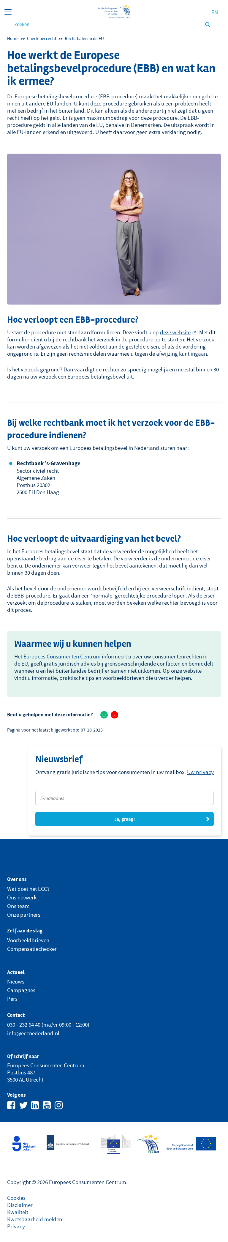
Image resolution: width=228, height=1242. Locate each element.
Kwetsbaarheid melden (34, 1219)
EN (214, 12)
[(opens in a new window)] (24, 1143)
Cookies (16, 1197)
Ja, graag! (124, 819)
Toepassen (208, 24)
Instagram (59, 1104)
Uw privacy (200, 772)
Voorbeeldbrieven (28, 940)
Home (13, 38)
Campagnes (21, 990)
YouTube (47, 1104)
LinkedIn (35, 1104)
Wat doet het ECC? (28, 888)
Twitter (23, 1104)
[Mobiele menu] (8, 12)
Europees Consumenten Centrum (62, 656)
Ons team (18, 906)
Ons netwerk (22, 897)
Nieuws (15, 981)
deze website (175, 332)
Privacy (16, 1226)
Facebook (12, 1104)
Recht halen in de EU (84, 38)
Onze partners (23, 914)
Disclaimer (20, 1204)
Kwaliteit (17, 1212)
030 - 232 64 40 (23, 1024)
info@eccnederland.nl (33, 1033)
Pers (12, 998)
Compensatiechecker (32, 948)
